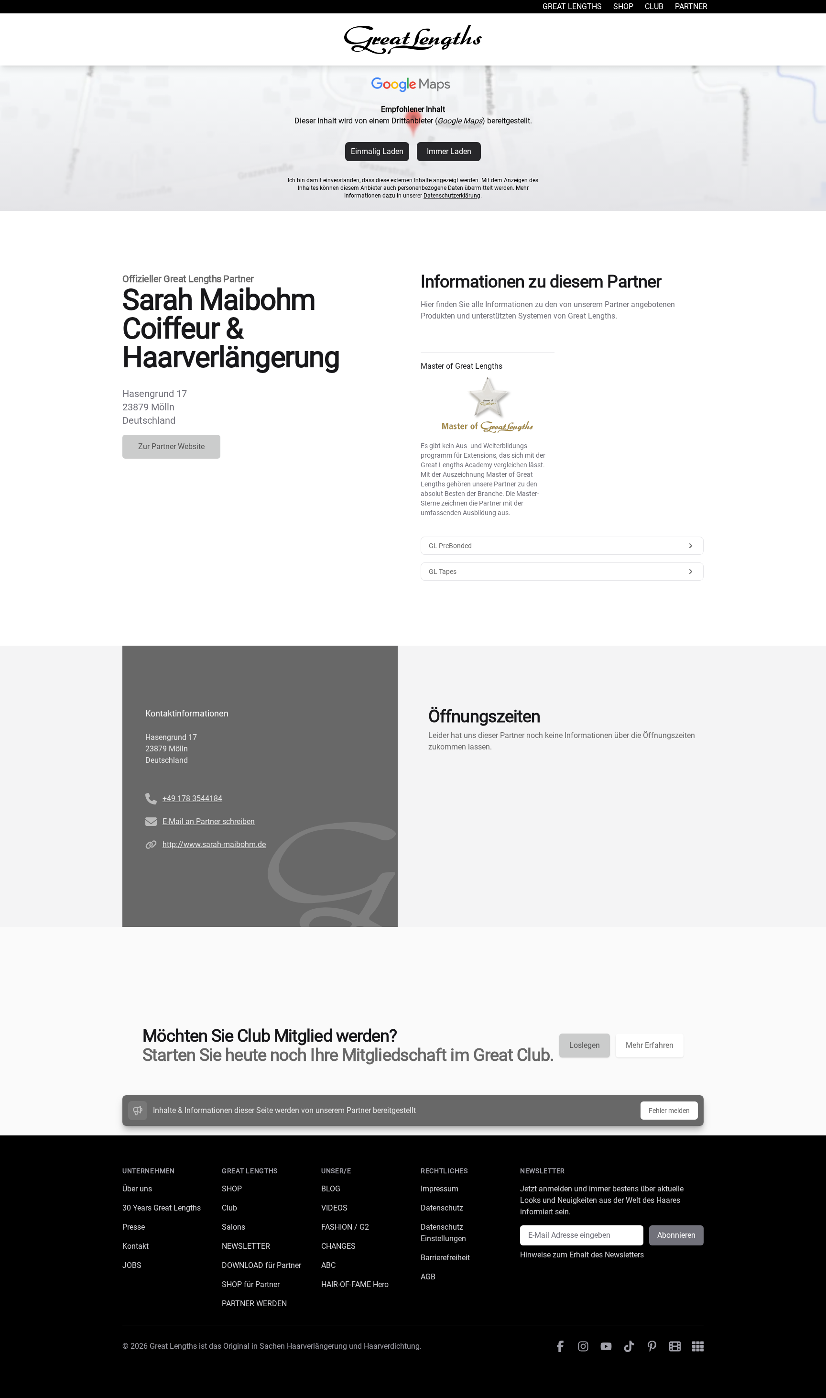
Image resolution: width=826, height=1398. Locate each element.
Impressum (439, 1188)
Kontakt (135, 1246)
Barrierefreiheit (445, 1257)
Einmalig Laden (377, 151)
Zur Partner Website (171, 446)
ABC (328, 1265)
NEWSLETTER (246, 1246)
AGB (428, 1276)
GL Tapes (442, 571)
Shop (623, 6)
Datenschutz (442, 1207)
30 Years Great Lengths (161, 1207)
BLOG (330, 1188)
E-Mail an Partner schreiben (209, 821)
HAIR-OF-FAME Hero (355, 1284)
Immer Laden (449, 151)
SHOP (232, 1188)
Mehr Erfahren (650, 1045)
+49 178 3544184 (192, 798)
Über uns (137, 1188)
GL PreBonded (450, 546)
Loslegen (584, 1045)
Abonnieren (676, 1235)
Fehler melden (669, 1110)
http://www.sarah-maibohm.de (214, 844)
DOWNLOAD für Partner (261, 1265)
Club (654, 6)
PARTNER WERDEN (254, 1303)
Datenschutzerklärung (452, 195)
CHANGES (338, 1246)
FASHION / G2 (345, 1227)
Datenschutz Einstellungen (443, 1232)
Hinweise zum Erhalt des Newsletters (582, 1254)
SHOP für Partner (251, 1284)
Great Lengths (572, 6)
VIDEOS (334, 1207)
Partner (691, 6)
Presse (133, 1227)
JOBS (131, 1265)
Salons (233, 1227)
